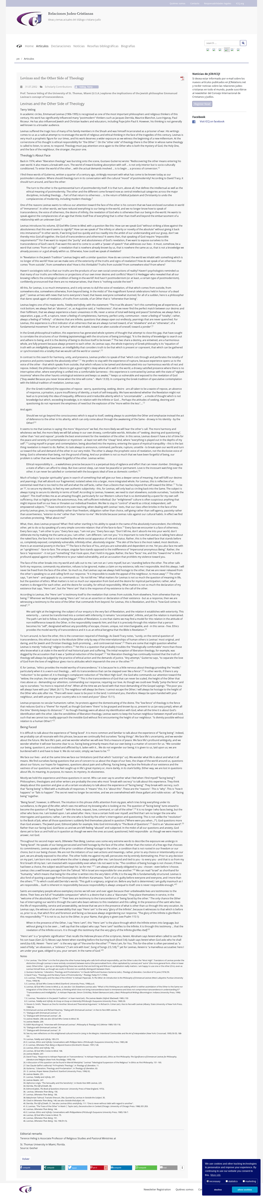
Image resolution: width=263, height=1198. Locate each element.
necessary (214, 1181)
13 (144, 402)
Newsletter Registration (157, 1189)
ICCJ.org (240, 3)
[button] (30, 1167)
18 (46, 506)
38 (134, 869)
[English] (209, 49)
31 (64, 709)
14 (35, 422)
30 (79, 678)
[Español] (227, 49)
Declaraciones (61, 46)
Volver (26, 1159)
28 (132, 660)
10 (102, 350)
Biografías (128, 46)
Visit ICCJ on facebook (212, 121)
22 (28, 597)
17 (174, 484)
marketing (250, 1181)
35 (151, 823)
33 (109, 750)
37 (94, 866)
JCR (18, 59)
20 (68, 545)
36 (183, 823)
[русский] (239, 49)
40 (176, 884)
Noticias (79, 46)
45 (118, 946)
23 (29, 604)
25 (124, 642)
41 (61, 897)
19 (123, 527)
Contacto (194, 3)
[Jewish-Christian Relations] (30, 19)
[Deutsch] (215, 49)
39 (35, 880)
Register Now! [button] (202, 104)
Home (29, 46)
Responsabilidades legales (217, 3)
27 (105, 653)
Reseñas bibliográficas (103, 46)
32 (54, 720)
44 (109, 942)
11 (80, 360)
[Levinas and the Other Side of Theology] (181, 78)
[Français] (233, 49)
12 (110, 374)
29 (143, 670)
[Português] (221, 49)
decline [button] (218, 1189)
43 (149, 929)
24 (146, 629)
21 (168, 573)
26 (74, 646)
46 (103, 950)
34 (135, 809)
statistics (233, 1181)
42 (43, 916)
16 (139, 471)
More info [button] (215, 1175)
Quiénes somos (177, 3)
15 (27, 443)
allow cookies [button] (245, 1189)
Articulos (42, 46)
